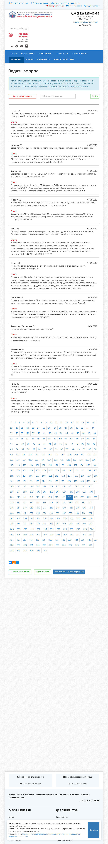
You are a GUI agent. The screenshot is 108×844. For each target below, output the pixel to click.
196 (12, 492)
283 (64, 524)
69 (22, 444)
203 (58, 492)
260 (83, 513)
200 (38, 492)
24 (38, 428)
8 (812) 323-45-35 (90, 800)
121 (62, 460)
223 (11, 503)
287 (91, 524)
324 (76, 540)
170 (18, 481)
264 (25, 519)
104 (43, 455)
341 (11, 551)
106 (56, 455)
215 (50, 497)
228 (44, 503)
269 (58, 519)
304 (31, 535)
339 (83, 545)
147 (50, 471)
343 (25, 551)
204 (64, 492)
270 (65, 519)
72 (39, 444)
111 (88, 455)
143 (24, 471)
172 (31, 481)
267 (45, 519)
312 (84, 535)
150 (70, 471)
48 (83, 433)
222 (95, 497)
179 (75, 481)
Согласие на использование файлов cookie (41, 834)
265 (31, 519)
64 (82, 439)
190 (57, 487)
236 (12, 508)
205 (71, 492)
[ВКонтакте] (10, 562)
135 (62, 465)
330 (25, 545)
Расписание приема (19, 3)
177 (62, 481)
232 (70, 503)
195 (90, 487)
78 (71, 444)
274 (90, 519)
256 (57, 513)
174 (43, 481)
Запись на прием (40, 3)
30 (71, 428)
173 (37, 481)
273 (84, 519)
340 (90, 545)
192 (70, 487)
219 (75, 497)
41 (44, 433)
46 (72, 433)
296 (65, 529)
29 (66, 428)
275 (11, 524)
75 (55, 444)
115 (24, 460)
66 (94, 439)
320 (50, 540)
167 (89, 476)
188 (44, 487)
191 (64, 487)
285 (77, 524)
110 (82, 455)
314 (11, 540)
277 (24, 524)
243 (58, 508)
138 (82, 465)
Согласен (93, 830)
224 (18, 503)
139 (88, 465)
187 (38, 487)
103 (36, 455)
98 (95, 449)
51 (11, 439)
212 (31, 497)
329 (18, 545)
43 (55, 433)
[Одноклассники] (14, 562)
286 (84, 524)
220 (82, 497)
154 (95, 471)
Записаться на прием (20, 572)
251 (25, 513)
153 (89, 471)
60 (60, 439)
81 (88, 444)
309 (65, 535)
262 (12, 519)
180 (82, 481)
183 (11, 487)
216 (56, 497)
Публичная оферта (64, 840)
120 (55, 460)
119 (49, 460)
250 (18, 513)
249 (12, 513)
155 (11, 476)
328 (12, 545)
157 (24, 476)
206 (78, 492)
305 (38, 535)
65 (88, 439)
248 (91, 508)
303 (25, 535)
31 (77, 428)
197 (18, 492)
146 (44, 471)
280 (44, 524)
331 (31, 545)
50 (95, 433)
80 (83, 444)
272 (78, 519)
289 (18, 529)
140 (95, 465)
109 (76, 455)
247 (84, 508)
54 (27, 439)
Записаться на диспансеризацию (69, 572)
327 (95, 540)
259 (77, 513)
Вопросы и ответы (69, 794)
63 (77, 439)
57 (44, 439)
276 (18, 524)
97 (90, 449)
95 (78, 449)
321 (56, 540)
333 (44, 545)
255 (51, 513)
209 (12, 497)
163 (63, 476)
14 (72, 423)
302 (18, 535)
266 (38, 519)
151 (76, 471)
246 (78, 508)
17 (88, 423)
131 (37, 465)
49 (89, 433)
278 (31, 524)
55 (33, 439)
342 (18, 551)
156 (18, 476)
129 (24, 465)
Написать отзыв (75, 6)
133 (49, 465)
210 (18, 497)
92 (62, 449)
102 (30, 455)
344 (31, 551)
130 (31, 465)
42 (50, 433)
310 (71, 535)
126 (93, 460)
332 (38, 545)
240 (38, 508)
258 (70, 513)
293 (45, 529)
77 (66, 444)
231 (64, 503)
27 (55, 428)
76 (61, 444)
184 (18, 487)
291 (32, 529)
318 (37, 540)
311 (77, 535)
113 (11, 460)
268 (51, 519)
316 (24, 540)
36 (17, 433)
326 (89, 540)
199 (31, 492)
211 (24, 497)
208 (91, 492)
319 (43, 540)
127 (11, 465)
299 (85, 529)
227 (38, 503)
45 (66, 433)
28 (60, 428)
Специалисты (43, 60)
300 (92, 529)
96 (84, 449)
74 (50, 444)
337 (70, 545)
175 (49, 481)
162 (56, 476)
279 (38, 524)
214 (43, 497)
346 (45, 551)
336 (64, 545)
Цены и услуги (15, 840)
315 (18, 540)
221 (88, 497)
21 (22, 428)
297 (71, 529)
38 (28, 433)
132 (43, 465)
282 (57, 524)
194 (83, 487)
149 (63, 471)
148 (57, 471)
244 (64, 508)
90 (51, 449)
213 (37, 497)
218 (69, 497)
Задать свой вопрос (22, 96)
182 (95, 481)
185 (24, 487)
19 (11, 428)
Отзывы (85, 794)
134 (56, 465)
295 (58, 529)
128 (18, 465)
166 (82, 476)
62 (71, 439)
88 (39, 449)
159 (37, 476)
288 (12, 529)
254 (44, 513)
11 (56, 423)
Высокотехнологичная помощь (65, 3)
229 (51, 503)
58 (49, 439)
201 (44, 492)
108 (69, 455)
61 (66, 439)
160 (44, 476)
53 (22, 439)
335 (57, 545)
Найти (95, 96)
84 (17, 449)
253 (38, 513)
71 (34, 444)
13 (67, 423)
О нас (11, 817)
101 (24, 455)
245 (71, 508)
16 (83, 423)
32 (82, 428)
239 (31, 508)
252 (31, 513)
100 (17, 455)
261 (90, 513)
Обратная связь (17, 797)
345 (38, 551)
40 (39, 433)
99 (11, 455)
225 (24, 503)
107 (63, 455)
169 (12, 481)
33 (87, 428)
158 (31, 476)
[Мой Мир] (17, 562)
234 (83, 503)
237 (18, 508)
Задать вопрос (93, 6)
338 (77, 545)
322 (63, 540)
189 (51, 487)
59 (55, 439)
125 (87, 460)
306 (45, 535)
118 (43, 460)
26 (49, 428)
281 (51, 524)
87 (34, 449)
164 (69, 476)
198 (25, 492)
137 (75, 465)
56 (38, 439)
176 (56, 481)
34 (93, 428)
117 (36, 460)
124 (81, 460)
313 (90, 535)
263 (18, 519)
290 (25, 529)
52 (17, 439)
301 (11, 535)
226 (31, 503)
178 (69, 481)
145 (37, 471)
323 (69, 540)
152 (82, 471)
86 (28, 449)
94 (73, 449)
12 (61, 423)
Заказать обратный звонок (86, 22)
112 (94, 455)
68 (17, 444)
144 (31, 471)
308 (58, 535)
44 (61, 433)
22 (27, 428)
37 (22, 433)
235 (90, 503)
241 (44, 508)
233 (76, 503)
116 (30, 460)
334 (51, 545)
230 (57, 503)
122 (68, 460)
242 (51, 508)
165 (76, 476)
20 (17, 428)
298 (78, 529)
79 (77, 444)
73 (44, 444)
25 (44, 428)
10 (51, 423)
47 (78, 433)
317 (31, 540)
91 (56, 449)
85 (22, 449)
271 (71, 519)
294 (51, 529)
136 (69, 465)
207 (84, 492)
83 (11, 449)
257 (64, 513)
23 (33, 428)
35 (11, 433)
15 (77, 423)
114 (17, 460)
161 (50, 476)
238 (25, 508)
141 (11, 471)
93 (67, 449)
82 (94, 444)
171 (24, 481)
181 (88, 481)
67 (11, 444)
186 (31, 487)
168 (95, 476)
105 (49, 455)
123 (74, 460)
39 (33, 433)
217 (63, 497)
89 (45, 449)
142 (18, 471)
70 (28, 444)
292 (38, 529)
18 (93, 423)
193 (76, 487)
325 (82, 540)
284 (71, 524)
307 (51, 535)
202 (51, 492)
